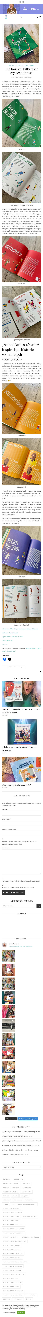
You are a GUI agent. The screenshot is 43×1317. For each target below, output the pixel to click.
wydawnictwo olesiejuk (12, 1266)
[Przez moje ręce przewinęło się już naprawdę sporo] (8, 1067)
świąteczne (18, 1299)
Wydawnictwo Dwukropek (13, 1233)
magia (15, 1196)
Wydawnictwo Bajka (11, 1216)
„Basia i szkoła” (31, 648)
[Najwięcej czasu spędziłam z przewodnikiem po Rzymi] (8, 1025)
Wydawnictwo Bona (11, 1220)
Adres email (6, 819)
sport (4, 667)
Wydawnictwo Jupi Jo (11, 1245)
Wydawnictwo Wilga (11, 1287)
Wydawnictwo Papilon (12, 1270)
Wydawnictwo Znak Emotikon (15, 1295)
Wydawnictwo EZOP (11, 1237)
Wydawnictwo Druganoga (13, 1225)
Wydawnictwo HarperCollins (14, 1241)
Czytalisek (18, 1179)
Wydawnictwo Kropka (11, 1249)
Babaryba (7, 1179)
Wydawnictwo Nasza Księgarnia (15, 1262)
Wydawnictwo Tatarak (12, 1282)
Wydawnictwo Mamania (12, 1258)
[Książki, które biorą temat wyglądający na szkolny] (8, 1053)
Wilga (5, 1204)
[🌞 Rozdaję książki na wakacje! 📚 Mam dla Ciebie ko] (8, 1081)
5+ (10, 66)
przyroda (7, 1200)
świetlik (6, 1299)
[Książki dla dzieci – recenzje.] (6, 17)
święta (28, 1299)
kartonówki (26, 1191)
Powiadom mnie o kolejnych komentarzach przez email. (21, 881)
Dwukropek (26, 1183)
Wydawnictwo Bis (29, 1216)
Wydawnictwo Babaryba (12, 1212)
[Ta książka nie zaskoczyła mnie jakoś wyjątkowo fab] (8, 1011)
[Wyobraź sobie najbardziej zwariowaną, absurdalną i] (8, 984)
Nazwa (5, 809)
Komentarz (6, 848)
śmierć (33, 1295)
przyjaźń (24, 1196)
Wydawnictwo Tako (11, 1278)
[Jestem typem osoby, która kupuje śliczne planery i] (8, 1039)
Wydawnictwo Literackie (13, 1253)
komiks (6, 1196)
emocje (6, 1187)
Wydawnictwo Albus (11, 1208)
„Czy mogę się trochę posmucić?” (16, 785)
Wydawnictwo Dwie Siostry (14, 1229)
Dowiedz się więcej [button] (9, 1312)
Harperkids (27, 1187)
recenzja (18, 1200)
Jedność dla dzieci (10, 1191)
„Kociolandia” (11, 651)
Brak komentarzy (26, 77)
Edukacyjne (23, 66)
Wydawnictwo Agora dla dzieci (24, 1204)
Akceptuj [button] (20, 1312)
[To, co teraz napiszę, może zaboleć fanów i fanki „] (8, 956)
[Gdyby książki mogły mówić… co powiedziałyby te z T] (8, 1109)
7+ (16, 66)
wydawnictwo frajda (30, 1237)
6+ (13, 66)
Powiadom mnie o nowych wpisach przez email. (18, 887)
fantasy (15, 1187)
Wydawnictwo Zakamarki (13, 1291)
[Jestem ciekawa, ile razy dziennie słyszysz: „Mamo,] (8, 1095)
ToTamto (29, 1200)
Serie (32, 66)
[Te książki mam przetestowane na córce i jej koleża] (8, 997)
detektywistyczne (10, 1183)
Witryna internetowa (9, 829)
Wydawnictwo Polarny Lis (10, 637)
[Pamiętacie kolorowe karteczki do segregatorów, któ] (8, 970)
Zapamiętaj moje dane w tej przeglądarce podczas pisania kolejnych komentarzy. (19, 842)
